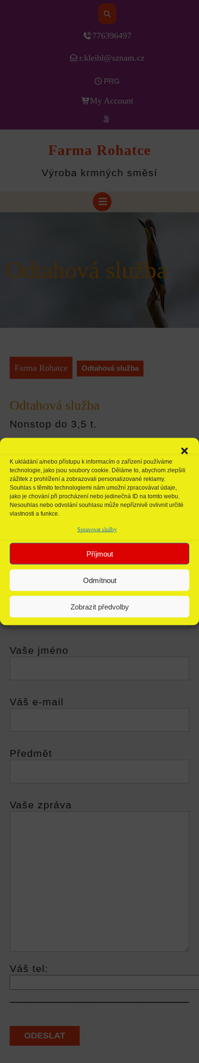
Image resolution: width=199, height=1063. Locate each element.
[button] (184, 450)
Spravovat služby (97, 529)
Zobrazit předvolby (100, 606)
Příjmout (99, 553)
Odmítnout (99, 580)
